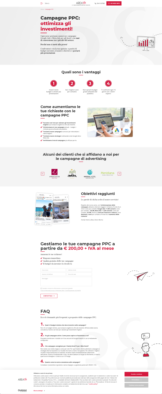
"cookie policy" (93, 384)
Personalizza (135, 379)
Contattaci (47, 296)
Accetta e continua (136, 374)
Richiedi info (115, 3)
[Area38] (81, 3)
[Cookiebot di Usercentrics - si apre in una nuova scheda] (22, 390)
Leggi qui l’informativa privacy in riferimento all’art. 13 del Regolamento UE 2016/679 (60, 290)
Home (42, 9)
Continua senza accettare (136, 385)
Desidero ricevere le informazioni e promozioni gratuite (57, 288)
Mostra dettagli (38, 390)
